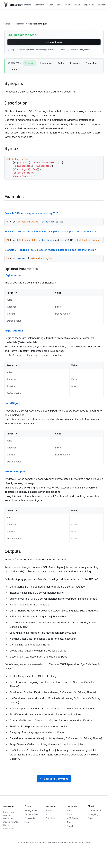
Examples (75, 63)
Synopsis (29, 63)
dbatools (13, 4)
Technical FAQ (31, 814)
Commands (40, 4)
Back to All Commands (56, 778)
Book (59, 4)
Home (7, 24)
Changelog (93, 814)
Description (46, 63)
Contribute (50, 818)
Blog (51, 4)
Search (70, 826)
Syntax (61, 63)
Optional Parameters (21, 269)
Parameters (91, 63)
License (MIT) (94, 810)
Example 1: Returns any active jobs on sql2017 (31, 213)
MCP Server (72, 818)
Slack (48, 814)
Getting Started (23, 4)
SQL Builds (89, 4)
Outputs (13, 69)
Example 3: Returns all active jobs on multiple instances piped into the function (50, 250)
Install (27, 822)
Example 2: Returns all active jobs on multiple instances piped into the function (50, 231)
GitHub (77, 4)
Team (67, 4)
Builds (69, 814)
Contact (91, 818)
